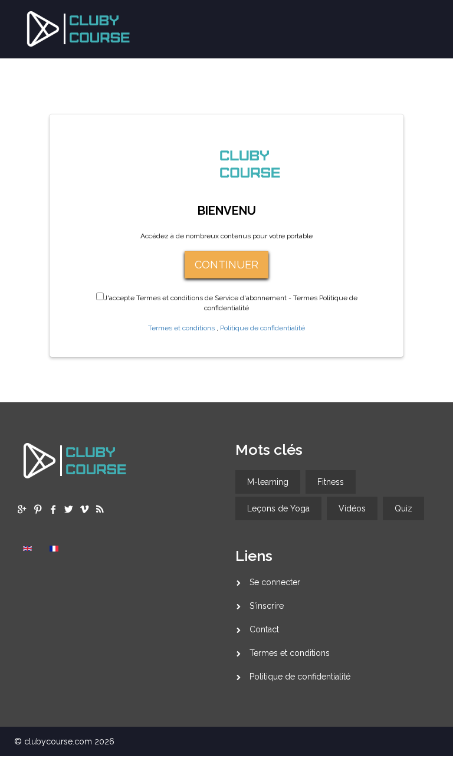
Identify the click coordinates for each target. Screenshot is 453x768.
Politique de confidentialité (262, 328)
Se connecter (275, 582)
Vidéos (352, 508)
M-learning (267, 482)
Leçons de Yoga (278, 508)
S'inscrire (267, 606)
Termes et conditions (181, 328)
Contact (264, 629)
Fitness (330, 482)
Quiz (403, 508)
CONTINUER (226, 264)
